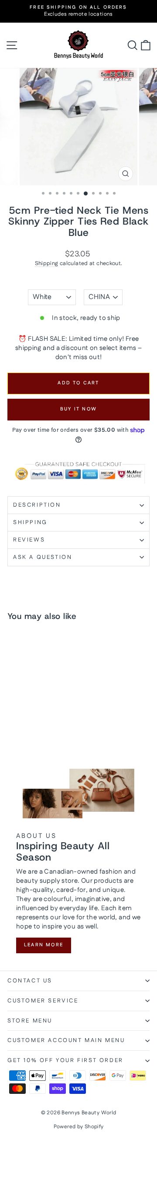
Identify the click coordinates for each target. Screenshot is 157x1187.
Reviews (29, 540)
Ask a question (42, 557)
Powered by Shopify (79, 1126)
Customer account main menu (66, 1040)
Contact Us (29, 981)
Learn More (43, 945)
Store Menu (29, 1021)
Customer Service (42, 1001)
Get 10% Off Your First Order (65, 1060)
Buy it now (78, 409)
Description (37, 505)
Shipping (46, 263)
